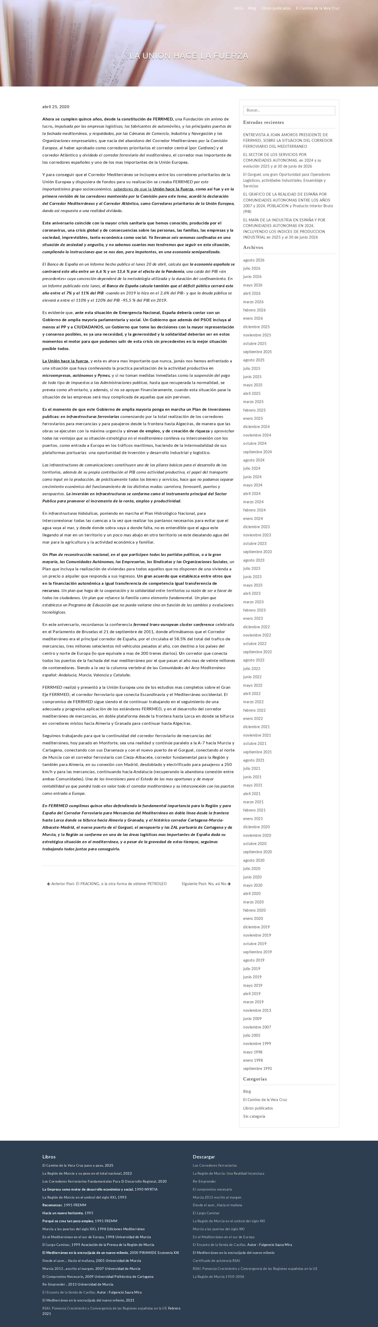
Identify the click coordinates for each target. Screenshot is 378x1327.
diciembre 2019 (256, 927)
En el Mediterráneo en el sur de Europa (73, 1237)
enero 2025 (253, 419)
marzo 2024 (253, 502)
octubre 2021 (254, 744)
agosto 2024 (254, 460)
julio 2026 (251, 268)
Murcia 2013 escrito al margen (217, 1197)
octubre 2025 (254, 344)
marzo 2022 (253, 702)
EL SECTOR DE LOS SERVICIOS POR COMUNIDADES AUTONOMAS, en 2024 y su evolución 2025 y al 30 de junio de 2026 (282, 160)
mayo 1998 (253, 1052)
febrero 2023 (254, 610)
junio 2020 (252, 877)
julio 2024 (251, 468)
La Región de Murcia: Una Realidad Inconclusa (228, 1173)
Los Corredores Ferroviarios (215, 1165)
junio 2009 (252, 1019)
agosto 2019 (254, 960)
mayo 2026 (253, 285)
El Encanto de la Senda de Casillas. (69, 1292)
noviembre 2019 (257, 935)
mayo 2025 (253, 385)
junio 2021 (252, 777)
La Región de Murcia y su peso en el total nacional (81, 1173)
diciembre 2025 (256, 327)
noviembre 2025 (257, 335)
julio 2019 (251, 969)
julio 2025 (251, 369)
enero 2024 (253, 519)
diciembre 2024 (256, 427)
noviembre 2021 (257, 735)
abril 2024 (251, 494)
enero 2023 (253, 619)
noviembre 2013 (257, 1010)
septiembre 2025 (257, 352)
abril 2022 (251, 694)
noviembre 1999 (257, 1044)
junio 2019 (252, 977)
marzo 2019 (253, 1002)
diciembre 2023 (256, 527)
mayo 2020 (253, 885)
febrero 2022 (254, 710)
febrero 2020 (254, 910)
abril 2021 (251, 794)
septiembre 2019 (257, 952)
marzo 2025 (253, 402)
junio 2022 (252, 677)
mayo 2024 (253, 485)
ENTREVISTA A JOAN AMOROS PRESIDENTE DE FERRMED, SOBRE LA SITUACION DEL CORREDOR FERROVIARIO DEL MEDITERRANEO (287, 141)
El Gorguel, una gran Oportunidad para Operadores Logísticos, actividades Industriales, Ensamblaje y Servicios (286, 180)
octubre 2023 (254, 544)
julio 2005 (251, 1035)
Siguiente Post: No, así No (205, 884)
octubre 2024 (254, 444)
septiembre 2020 (257, 852)
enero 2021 (253, 819)
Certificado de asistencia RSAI (216, 1261)
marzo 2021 (253, 802)
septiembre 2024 (257, 452)
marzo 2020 (253, 902)
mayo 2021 (253, 785)
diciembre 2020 (256, 827)
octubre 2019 (254, 944)
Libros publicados (276, 8)
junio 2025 (252, 377)
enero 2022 (253, 719)
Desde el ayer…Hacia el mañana (217, 1205)
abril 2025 (251, 394)
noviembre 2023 (257, 535)
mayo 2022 (253, 685)
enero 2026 (253, 318)
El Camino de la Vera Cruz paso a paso (72, 1165)
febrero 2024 (254, 510)
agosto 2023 (254, 560)
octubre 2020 (254, 844)
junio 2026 (252, 277)
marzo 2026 (253, 302)
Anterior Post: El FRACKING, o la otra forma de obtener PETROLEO (108, 884)
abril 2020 (251, 894)
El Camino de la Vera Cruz (318, 8)
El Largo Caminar (206, 1213)
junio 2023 (252, 577)
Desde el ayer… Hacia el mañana (68, 1261)
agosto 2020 (254, 860)
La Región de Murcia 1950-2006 (219, 1277)
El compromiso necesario (212, 1189)
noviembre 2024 (257, 435)
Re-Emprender (54, 1284)
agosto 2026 (254, 260)
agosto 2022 (254, 660)
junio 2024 (252, 477)
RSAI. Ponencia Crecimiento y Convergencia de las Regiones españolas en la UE (104, 1308)
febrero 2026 (254, 310)
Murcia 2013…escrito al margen (68, 1269)
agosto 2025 (254, 360)
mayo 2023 (253, 585)
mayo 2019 (253, 986)
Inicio (238, 8)
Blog (252, 8)
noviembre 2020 (257, 835)
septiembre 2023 (257, 552)
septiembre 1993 (257, 1069)
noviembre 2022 (257, 635)
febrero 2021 (254, 810)
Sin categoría (254, 1117)
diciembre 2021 (256, 727)
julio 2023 (251, 569)
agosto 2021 (254, 760)
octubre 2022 (254, 644)
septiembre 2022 (257, 652)
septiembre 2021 (257, 752)
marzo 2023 (253, 602)
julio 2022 (251, 669)
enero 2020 (253, 919)
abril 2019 (251, 994)
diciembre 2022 (256, 627)
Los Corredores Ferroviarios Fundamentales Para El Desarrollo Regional (99, 1181)
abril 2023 (251, 594)
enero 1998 (253, 1060)
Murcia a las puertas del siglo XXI (69, 1229)
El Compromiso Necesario (62, 1277)
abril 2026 (251, 293)
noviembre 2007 (257, 1027)
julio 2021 (251, 769)
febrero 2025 (254, 410)
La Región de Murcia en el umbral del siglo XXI (79, 1197)
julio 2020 (251, 869)
